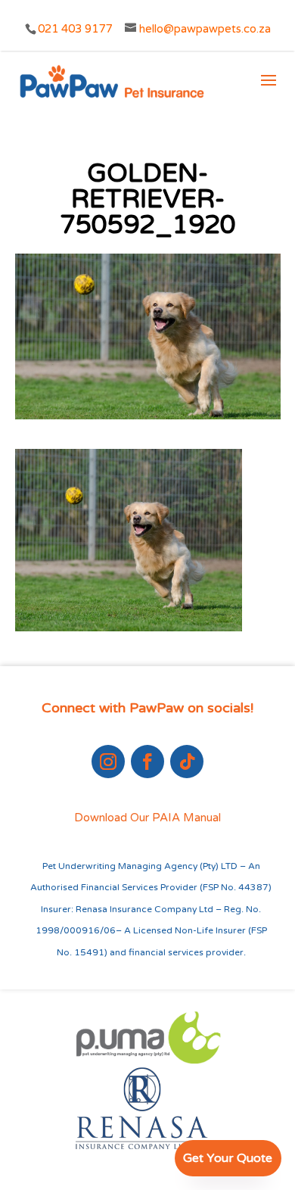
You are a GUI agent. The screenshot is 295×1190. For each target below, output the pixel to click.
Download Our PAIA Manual (147, 817)
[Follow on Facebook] (147, 761)
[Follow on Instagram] (108, 761)
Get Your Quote (227, 1158)
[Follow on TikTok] (186, 761)
